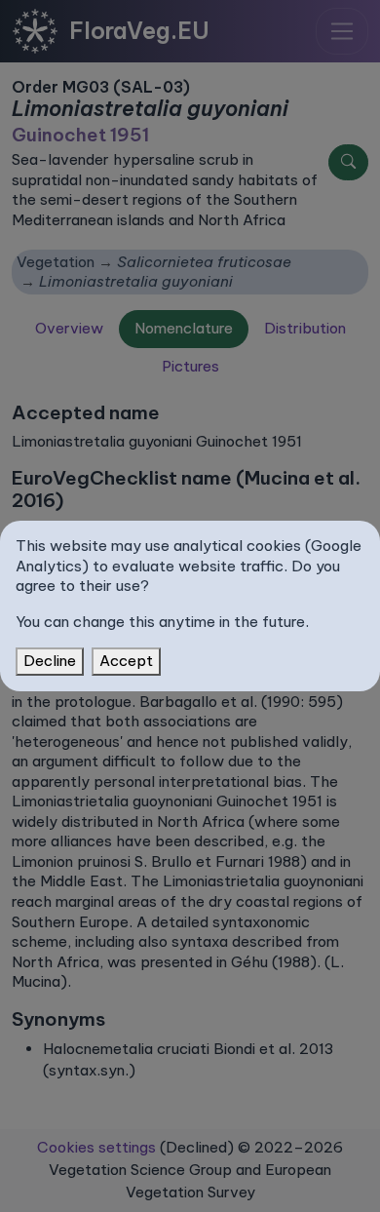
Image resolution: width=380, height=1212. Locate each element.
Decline (49, 660)
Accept (126, 660)
